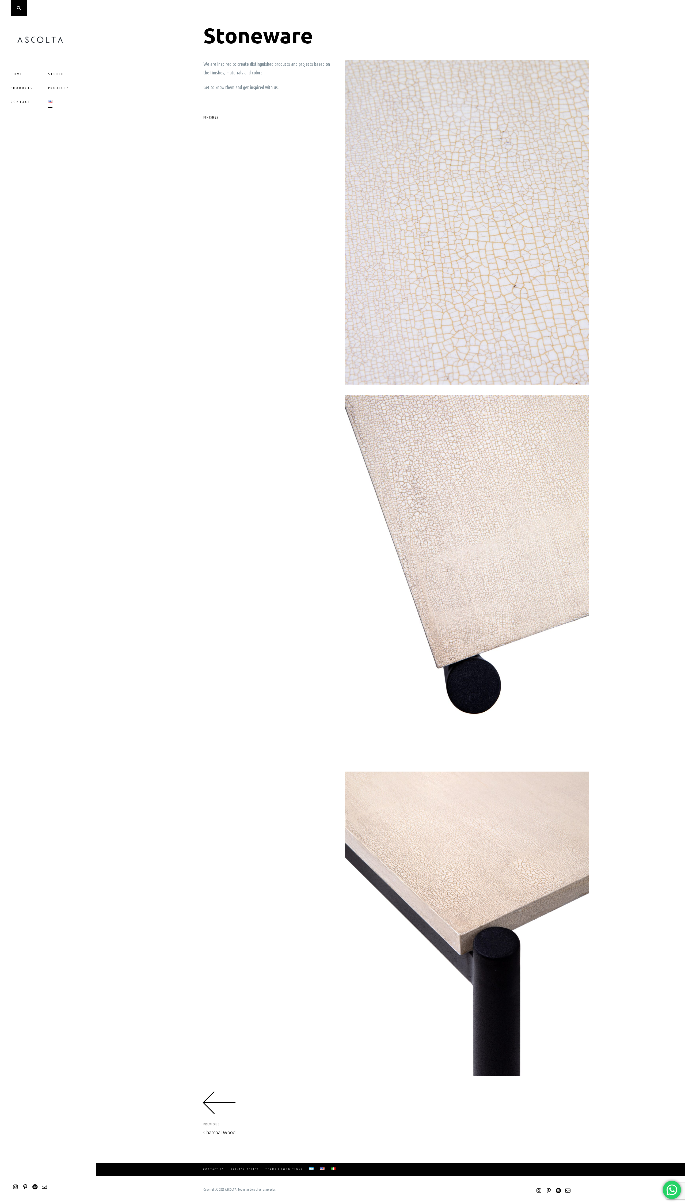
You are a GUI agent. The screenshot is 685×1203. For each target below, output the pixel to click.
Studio (56, 74)
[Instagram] (15, 1187)
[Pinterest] (25, 1187)
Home (17, 74)
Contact (21, 102)
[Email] (44, 1187)
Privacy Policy (245, 1169)
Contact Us (213, 1169)
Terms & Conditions (284, 1169)
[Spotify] (35, 1187)
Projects (58, 88)
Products (22, 88)
